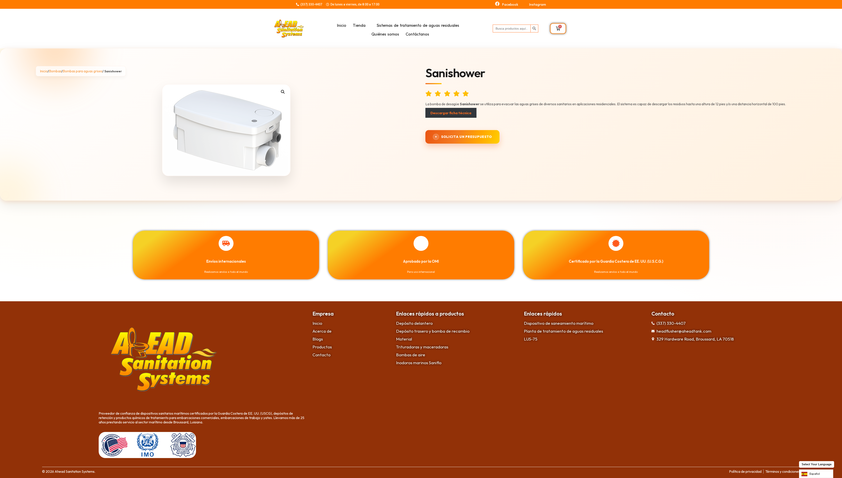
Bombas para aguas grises (82, 71)
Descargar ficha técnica (450, 113)
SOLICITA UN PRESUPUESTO (466, 137)
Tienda (359, 25)
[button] (283, 92)
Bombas (55, 71)
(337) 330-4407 (311, 4)
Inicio (341, 25)
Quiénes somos (385, 34)
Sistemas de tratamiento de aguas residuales (418, 25)
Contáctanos (417, 34)
